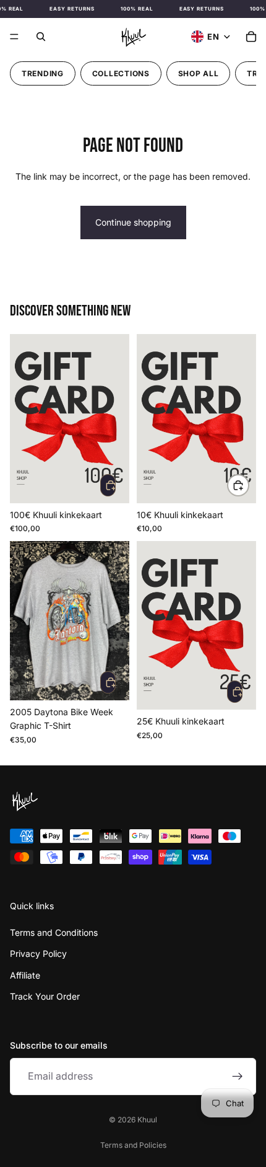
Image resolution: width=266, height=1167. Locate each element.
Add (108, 485)
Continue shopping (133, 222)
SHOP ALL (198, 73)
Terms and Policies (133, 1145)
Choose (248, 485)
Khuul (147, 1119)
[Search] (40, 36)
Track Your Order (45, 996)
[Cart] (251, 36)
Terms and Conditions (54, 932)
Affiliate (25, 974)
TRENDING (43, 73)
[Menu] (14, 36)
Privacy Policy (38, 953)
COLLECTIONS (121, 73)
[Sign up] (238, 1076)
